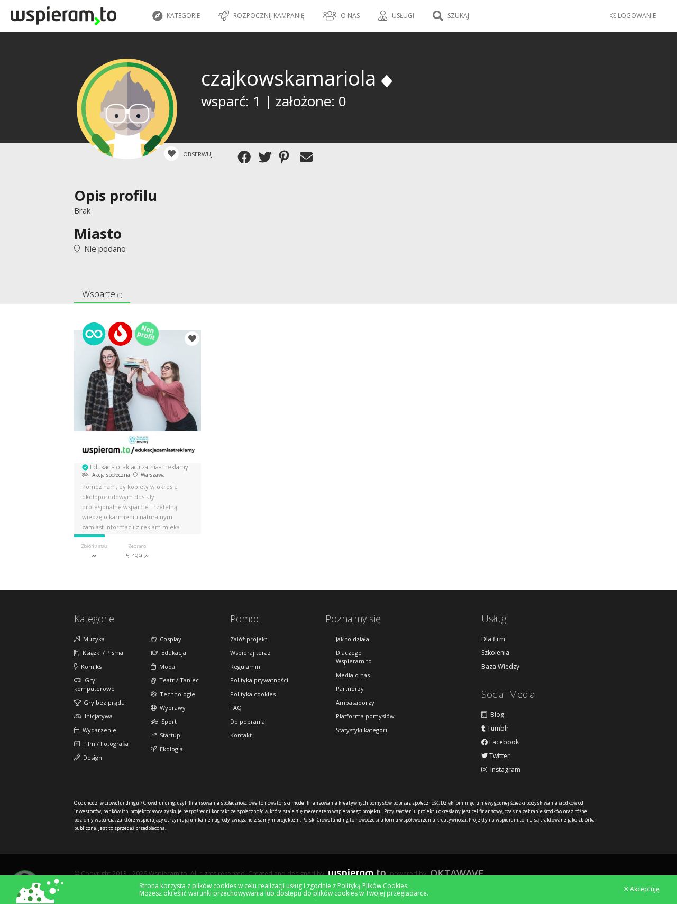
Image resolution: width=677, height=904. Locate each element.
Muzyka (92, 639)
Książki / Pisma (101, 653)
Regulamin (245, 666)
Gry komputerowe (94, 684)
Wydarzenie (97, 730)
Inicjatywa (97, 716)
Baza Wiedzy (500, 666)
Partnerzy (350, 689)
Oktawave (457, 873)
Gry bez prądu (102, 702)
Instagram (503, 769)
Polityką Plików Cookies (372, 885)
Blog (495, 715)
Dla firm (493, 639)
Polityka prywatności (259, 680)
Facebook (503, 742)
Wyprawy (171, 708)
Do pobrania (247, 721)
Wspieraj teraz (250, 653)
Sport (167, 721)
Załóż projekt (248, 639)
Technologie (176, 694)
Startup (168, 735)
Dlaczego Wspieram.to (354, 657)
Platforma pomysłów (365, 716)
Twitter (499, 756)
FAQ (236, 708)
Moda (165, 666)
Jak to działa (352, 639)
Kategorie (182, 15)
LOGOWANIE (636, 15)
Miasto (98, 233)
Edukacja (172, 653)
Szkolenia (495, 653)
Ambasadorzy (355, 702)
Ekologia (170, 749)
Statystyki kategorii (362, 730)
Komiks (90, 666)
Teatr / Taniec (177, 680)
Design (91, 757)
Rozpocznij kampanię (268, 15)
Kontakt (241, 735)
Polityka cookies (253, 694)
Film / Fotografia (104, 744)
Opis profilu (115, 195)
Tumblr (497, 728)
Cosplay (169, 639)
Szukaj (457, 15)
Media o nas (353, 675)
